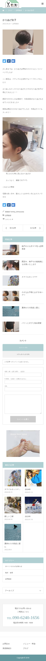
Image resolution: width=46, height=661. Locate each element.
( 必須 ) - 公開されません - (16, 378)
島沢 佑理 (9, 573)
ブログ (25, 648)
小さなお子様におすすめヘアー (32, 293)
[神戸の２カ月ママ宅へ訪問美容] (11, 250)
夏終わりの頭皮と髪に (31, 307)
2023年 (28, 516)
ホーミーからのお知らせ (13, 566)
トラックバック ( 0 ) (23, 354)
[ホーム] (3, 10)
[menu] (42, 3)
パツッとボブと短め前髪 (31, 323)
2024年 (28, 489)
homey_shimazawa (17, 212)
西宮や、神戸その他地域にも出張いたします (32, 262)
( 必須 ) (15, 371)
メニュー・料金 (29, 643)
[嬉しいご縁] (12, 505)
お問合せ (6, 643)
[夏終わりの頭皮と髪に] (11, 311)
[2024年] (33, 478)
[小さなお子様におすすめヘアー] (11, 296)
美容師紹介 (7, 648)
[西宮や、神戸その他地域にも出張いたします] (11, 265)
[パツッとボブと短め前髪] (11, 327)
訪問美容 (16, 24)
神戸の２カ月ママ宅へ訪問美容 (32, 247)
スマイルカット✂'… (12, 489)
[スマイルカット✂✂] (11, 280)
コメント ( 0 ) (23, 347)
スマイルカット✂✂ (29, 277)
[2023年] (33, 505)
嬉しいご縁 (8, 516)
